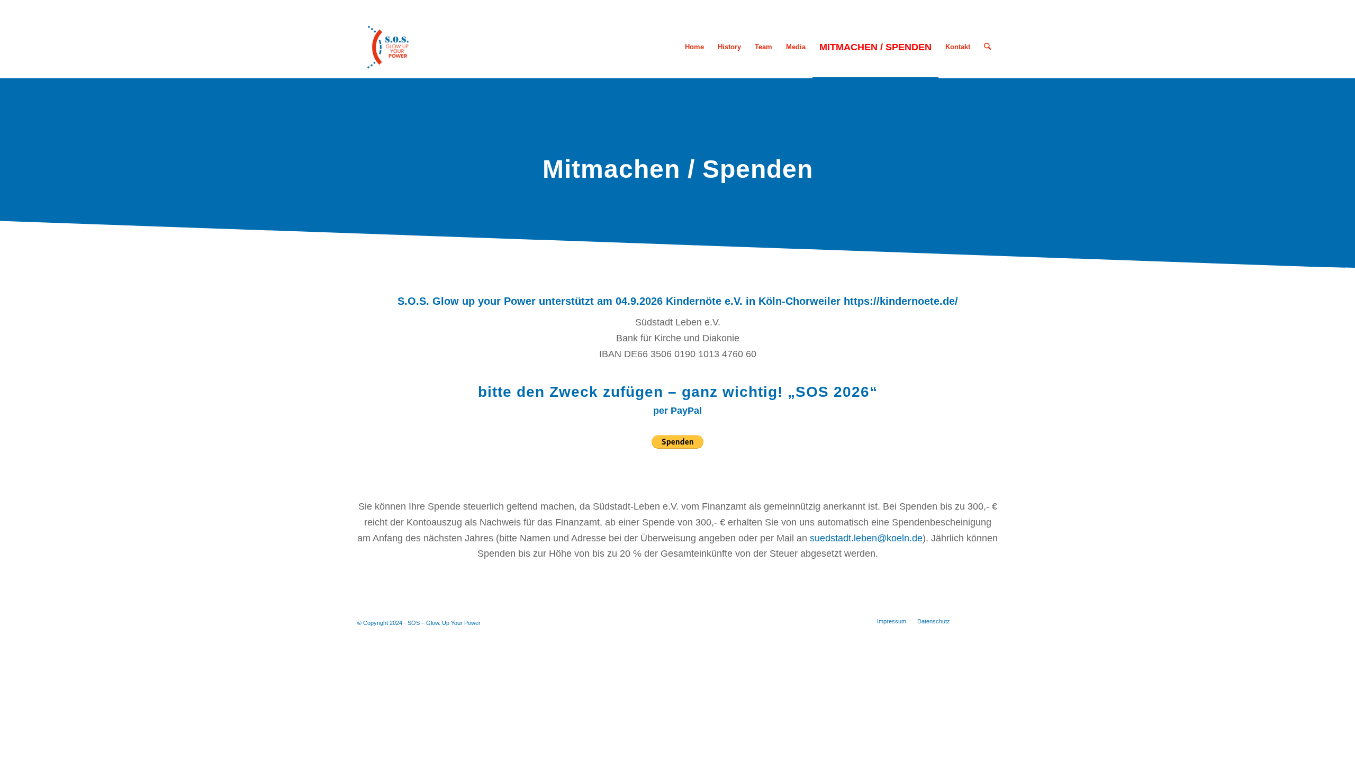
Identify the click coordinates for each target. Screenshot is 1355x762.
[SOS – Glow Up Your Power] (388, 47)
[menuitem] (694, 47)
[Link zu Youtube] (973, 8)
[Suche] (987, 47)
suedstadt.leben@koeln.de (866, 538)
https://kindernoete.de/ (901, 301)
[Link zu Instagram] (990, 8)
